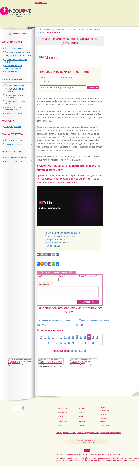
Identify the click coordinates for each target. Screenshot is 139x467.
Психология (104, 418)
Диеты (81, 412)
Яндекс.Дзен (79, 350)
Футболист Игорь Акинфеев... (83, 365)
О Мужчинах (104, 425)
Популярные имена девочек (17, 56)
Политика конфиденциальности (88, 433)
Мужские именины (13, 113)
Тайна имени (62, 421)
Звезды (81, 425)
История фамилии (12, 126)
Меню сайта (41, 2)
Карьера (103, 414)
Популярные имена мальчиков (13, 96)
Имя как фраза (52, 246)
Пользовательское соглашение (110, 433)
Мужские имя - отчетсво (15, 161)
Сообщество (62, 412)
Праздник (82, 421)
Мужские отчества (13, 144)
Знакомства (62, 408)
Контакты (59, 433)
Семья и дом (104, 410)
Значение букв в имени (56, 243)
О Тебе (102, 421)
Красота (103, 407)
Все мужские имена (14, 85)
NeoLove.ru (91, 440)
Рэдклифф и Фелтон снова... (51, 366)
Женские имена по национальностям (13, 66)
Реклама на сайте (69, 433)
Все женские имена (13, 48)
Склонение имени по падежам (60, 236)
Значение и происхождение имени (62, 233)
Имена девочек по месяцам (17, 52)
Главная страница (20, 33)
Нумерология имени (55, 239)
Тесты (60, 425)
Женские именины (13, 72)
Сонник (60, 417)
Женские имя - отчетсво (15, 157)
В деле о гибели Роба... (18, 365)
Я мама (82, 408)
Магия (81, 417)
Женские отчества (13, 140)
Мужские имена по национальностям (13, 108)
